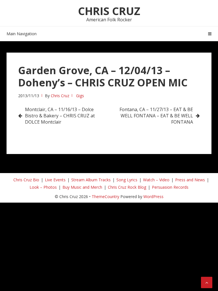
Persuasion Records (170, 187)
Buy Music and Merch (82, 187)
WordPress (153, 196)
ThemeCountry (105, 196)
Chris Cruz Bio (26, 179)
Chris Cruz (109, 10)
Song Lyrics (126, 179)
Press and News (190, 179)
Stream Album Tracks (91, 179)
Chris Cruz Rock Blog (127, 187)
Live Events (55, 179)
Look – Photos (43, 187)
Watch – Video (156, 179)
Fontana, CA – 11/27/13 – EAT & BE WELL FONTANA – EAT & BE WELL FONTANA (156, 115)
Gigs (80, 95)
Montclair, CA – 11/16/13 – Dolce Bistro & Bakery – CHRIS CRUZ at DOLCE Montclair (60, 115)
